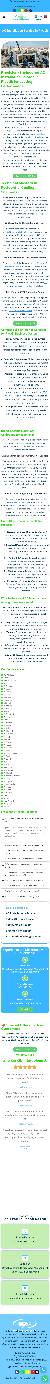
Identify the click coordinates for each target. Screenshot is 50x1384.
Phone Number (25, 983)
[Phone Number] (25, 978)
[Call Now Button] (43, 1370)
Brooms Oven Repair (18, 930)
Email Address (25, 999)
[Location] (25, 960)
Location (25, 965)
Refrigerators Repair (18, 925)
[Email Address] (25, 994)
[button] (4, 17)
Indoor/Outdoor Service (20, 919)
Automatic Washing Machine (24, 936)
